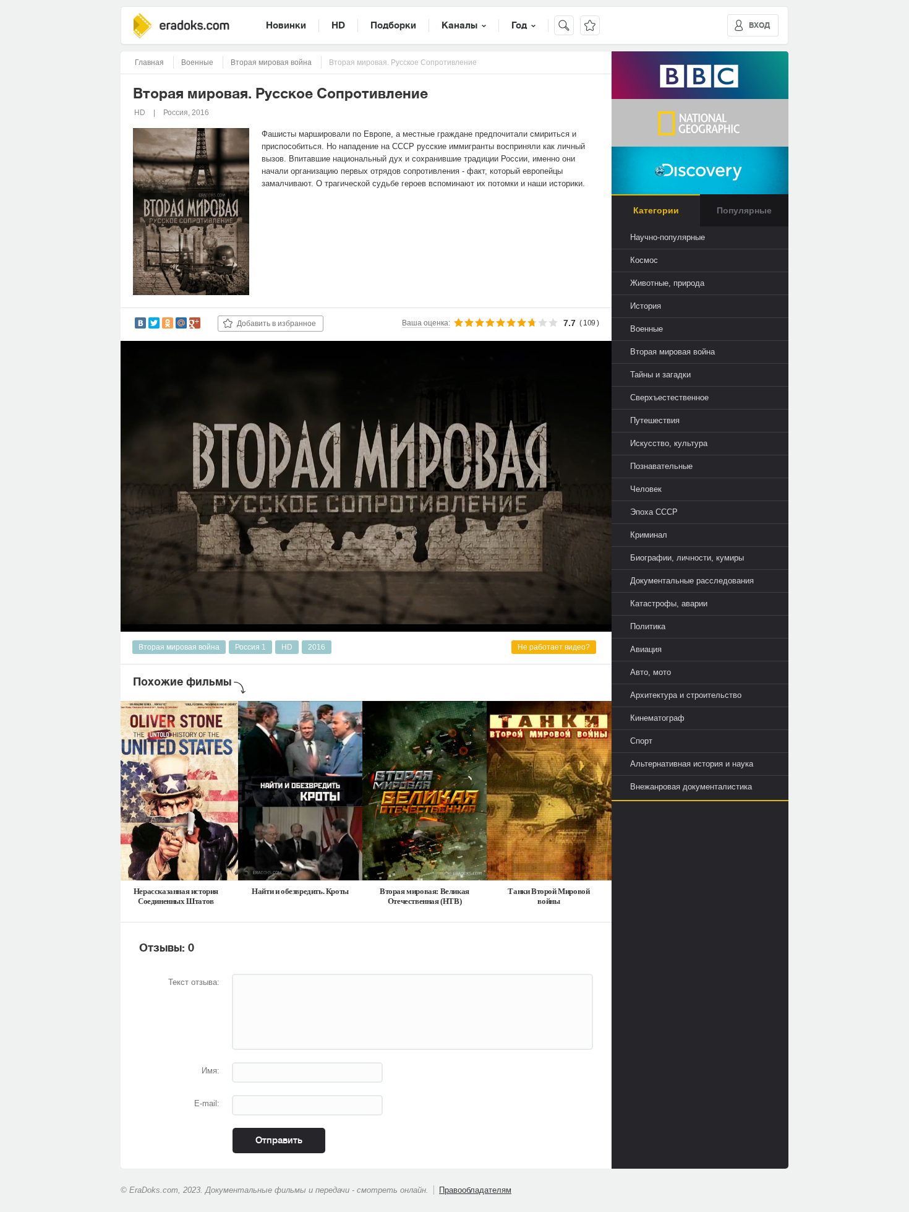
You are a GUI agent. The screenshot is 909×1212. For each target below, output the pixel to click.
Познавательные (661, 466)
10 (553, 322)
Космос (644, 260)
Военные (646, 328)
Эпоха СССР (654, 512)
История (645, 306)
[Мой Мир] (181, 323)
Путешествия (655, 420)
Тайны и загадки (660, 374)
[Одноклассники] (167, 323)
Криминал (648, 534)
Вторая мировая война (179, 647)
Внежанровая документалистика (691, 786)
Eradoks (181, 25)
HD (338, 25)
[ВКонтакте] (140, 323)
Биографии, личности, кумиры (687, 557)
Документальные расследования (692, 580)
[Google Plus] (194, 323)
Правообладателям (475, 1190)
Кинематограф (657, 718)
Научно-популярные (667, 237)
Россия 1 (250, 647)
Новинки (286, 25)
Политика (647, 626)
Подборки (393, 25)
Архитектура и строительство (685, 695)
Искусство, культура (668, 443)
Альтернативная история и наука (691, 763)
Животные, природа (667, 283)
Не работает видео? (554, 647)
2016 (316, 647)
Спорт (641, 741)
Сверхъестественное (669, 397)
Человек (646, 489)
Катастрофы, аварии (668, 603)
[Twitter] (154, 323)
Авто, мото (650, 672)
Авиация (646, 649)
